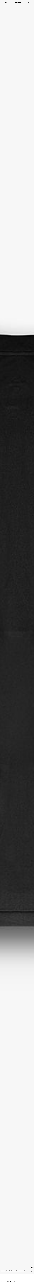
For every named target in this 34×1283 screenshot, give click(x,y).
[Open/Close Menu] (2, 2)
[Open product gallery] (31, 1271)
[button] (6, 2)
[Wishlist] (24, 2)
